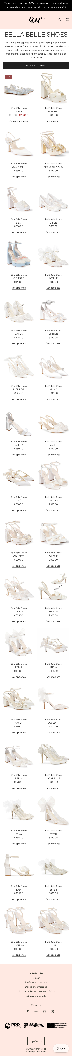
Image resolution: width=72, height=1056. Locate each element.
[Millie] (53, 199)
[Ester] (53, 866)
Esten (53, 834)
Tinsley (53, 500)
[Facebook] (19, 1011)
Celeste (18, 278)
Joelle (53, 278)
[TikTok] (52, 1011)
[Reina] (19, 644)
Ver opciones (53, 121)
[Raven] (53, 421)
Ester (53, 889)
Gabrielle (53, 778)
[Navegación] (4, 20)
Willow (19, 111)
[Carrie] (53, 532)
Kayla (18, 722)
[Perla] (19, 755)
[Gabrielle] (53, 755)
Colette (18, 556)
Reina (18, 667)
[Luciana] (19, 922)
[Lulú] (19, 477)
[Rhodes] (53, 588)
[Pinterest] (44, 1011)
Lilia (53, 945)
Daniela (19, 611)
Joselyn (53, 722)
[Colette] (19, 532)
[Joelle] (53, 255)
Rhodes (53, 611)
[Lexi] (19, 199)
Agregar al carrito (18, 121)
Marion (53, 333)
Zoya (18, 889)
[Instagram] (36, 1011)
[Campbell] (19, 143)
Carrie (53, 556)
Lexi (18, 222)
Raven (53, 445)
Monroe (18, 389)
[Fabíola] (19, 421)
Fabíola (19, 445)
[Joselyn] (53, 699)
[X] (28, 1011)
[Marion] (53, 310)
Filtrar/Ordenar (36, 65)
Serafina (53, 111)
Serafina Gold (53, 167)
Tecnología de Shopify (36, 1051)
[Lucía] (53, 644)
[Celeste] (19, 255)
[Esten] (53, 810)
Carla (19, 333)
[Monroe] (19, 366)
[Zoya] (19, 866)
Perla (19, 778)
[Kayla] (19, 699)
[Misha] (53, 366)
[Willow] (19, 88)
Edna (18, 834)
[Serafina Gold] (53, 143)
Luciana (18, 945)
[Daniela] (19, 588)
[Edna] (19, 810)
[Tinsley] (53, 477)
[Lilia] (53, 922)
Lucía (53, 667)
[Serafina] (53, 88)
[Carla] (19, 310)
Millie (53, 222)
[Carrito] (67, 20)
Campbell (18, 167)
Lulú (18, 500)
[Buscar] (60, 20)
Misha (53, 389)
